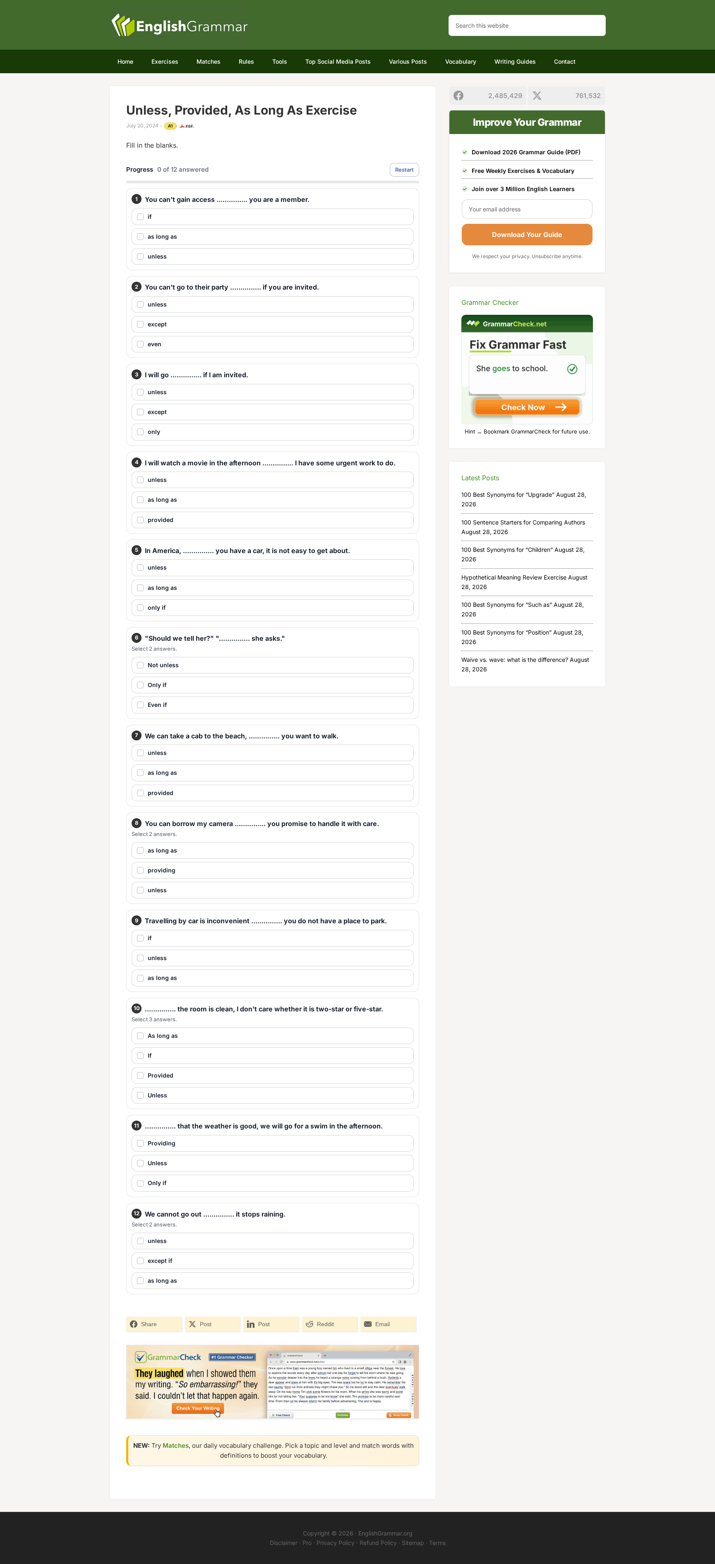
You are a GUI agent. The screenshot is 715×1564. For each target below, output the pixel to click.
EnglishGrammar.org (385, 1533)
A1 (170, 125)
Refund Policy (378, 1542)
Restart (404, 169)
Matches (176, 1445)
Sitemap (413, 1542)
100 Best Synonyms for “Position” (506, 632)
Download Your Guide (527, 234)
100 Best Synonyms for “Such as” (506, 604)
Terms (437, 1542)
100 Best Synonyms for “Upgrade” (507, 494)
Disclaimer (284, 1542)
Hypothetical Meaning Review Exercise (513, 577)
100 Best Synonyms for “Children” (507, 549)
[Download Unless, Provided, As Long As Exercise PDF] (186, 126)
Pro (307, 1542)
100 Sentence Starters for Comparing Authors (523, 522)
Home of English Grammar (179, 25)
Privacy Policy (336, 1542)
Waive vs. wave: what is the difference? (514, 659)
